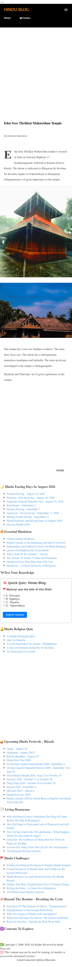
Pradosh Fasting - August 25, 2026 (26, 494)
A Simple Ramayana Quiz (21, 636)
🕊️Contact (24, 18)
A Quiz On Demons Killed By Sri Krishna (30, 647)
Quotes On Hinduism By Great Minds (28, 550)
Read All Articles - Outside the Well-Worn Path (33, 921)
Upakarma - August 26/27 (21, 752)
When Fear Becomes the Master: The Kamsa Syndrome (37, 918)
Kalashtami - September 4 (21, 505)
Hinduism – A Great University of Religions (31, 565)
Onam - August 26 (17, 748)
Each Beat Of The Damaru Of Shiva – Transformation (36, 906)
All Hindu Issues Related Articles (25, 892)
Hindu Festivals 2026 (18, 794)
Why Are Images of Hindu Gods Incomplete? (32, 914)
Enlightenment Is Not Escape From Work (30, 910)
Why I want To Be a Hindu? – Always (27, 554)
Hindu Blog (16, 10)
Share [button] (60, 471)
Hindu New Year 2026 (19, 760)
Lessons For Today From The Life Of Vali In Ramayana (37, 847)
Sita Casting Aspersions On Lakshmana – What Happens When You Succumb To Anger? (38, 834)
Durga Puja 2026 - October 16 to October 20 (31, 783)
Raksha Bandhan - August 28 (23, 756)
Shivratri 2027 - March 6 (20, 791)
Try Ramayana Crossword (21, 651)
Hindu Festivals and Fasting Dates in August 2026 (34, 520)
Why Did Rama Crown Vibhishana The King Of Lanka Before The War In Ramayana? (37, 818)
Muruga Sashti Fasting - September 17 (28, 517)
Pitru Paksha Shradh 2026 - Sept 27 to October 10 (34, 775)
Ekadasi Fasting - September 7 (23, 509)
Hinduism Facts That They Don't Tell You (30, 562)
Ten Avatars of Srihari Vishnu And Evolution (32, 558)
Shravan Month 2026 (18, 524)
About (7, 18)
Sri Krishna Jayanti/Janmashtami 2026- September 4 (36, 764)
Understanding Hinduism (20, 539)
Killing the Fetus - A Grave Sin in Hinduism (31, 888)
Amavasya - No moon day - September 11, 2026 (33, 513)
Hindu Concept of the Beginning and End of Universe (36, 542)
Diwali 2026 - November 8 (21, 787)
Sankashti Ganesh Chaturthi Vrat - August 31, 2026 (35, 501)
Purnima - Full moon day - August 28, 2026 (30, 497)
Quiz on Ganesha (16, 640)
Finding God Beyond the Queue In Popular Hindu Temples (39, 865)
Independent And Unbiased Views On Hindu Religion (36, 546)
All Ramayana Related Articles (24, 851)
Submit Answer (15, 614)
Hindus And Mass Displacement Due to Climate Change (38, 884)
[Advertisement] (36, 67)
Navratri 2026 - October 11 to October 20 (29, 779)
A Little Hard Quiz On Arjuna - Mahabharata (32, 644)
